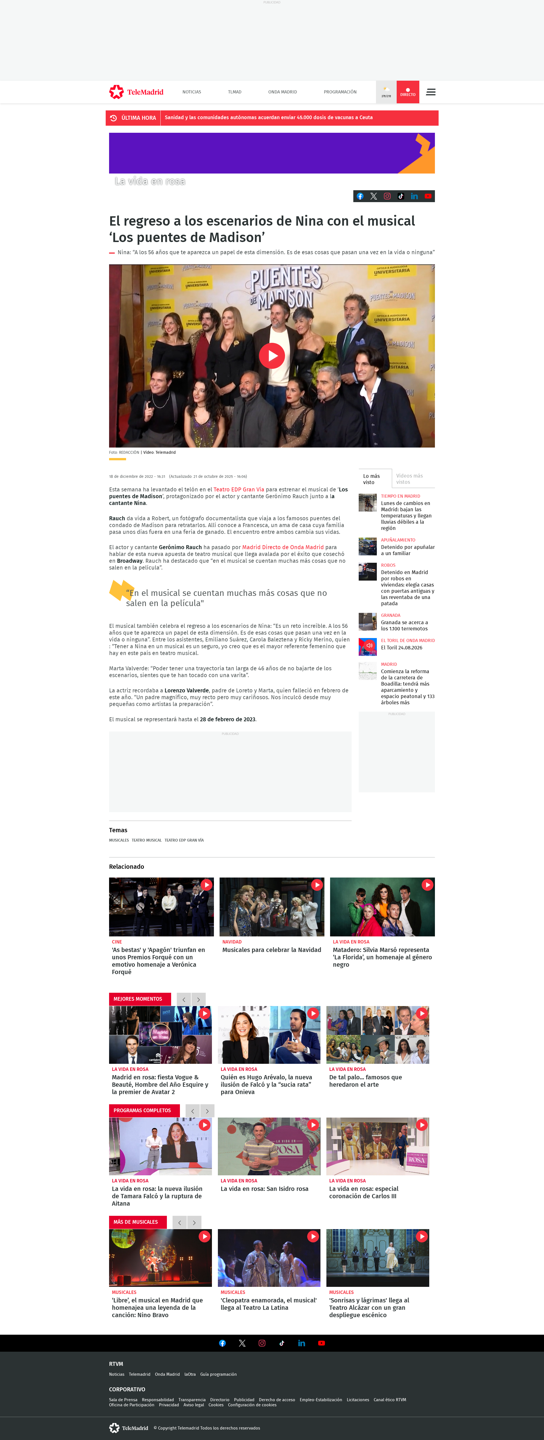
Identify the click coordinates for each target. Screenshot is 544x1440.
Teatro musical (147, 840)
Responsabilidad (158, 1400)
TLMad (234, 92)
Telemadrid (139, 1374)
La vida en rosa (351, 942)
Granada (390, 615)
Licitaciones (358, 1400)
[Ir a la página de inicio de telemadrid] (136, 92)
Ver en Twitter (242, 1344)
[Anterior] (184, 999)
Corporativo (127, 1389)
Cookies (216, 1405)
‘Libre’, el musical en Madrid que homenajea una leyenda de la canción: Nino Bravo (160, 1258)
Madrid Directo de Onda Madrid (283, 547)
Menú (430, 92)
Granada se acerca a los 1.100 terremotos (368, 622)
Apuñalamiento (398, 540)
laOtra (190, 1374)
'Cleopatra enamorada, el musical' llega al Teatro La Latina (269, 1258)
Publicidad (244, 1400)
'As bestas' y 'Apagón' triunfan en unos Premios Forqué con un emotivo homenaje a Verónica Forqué (161, 907)
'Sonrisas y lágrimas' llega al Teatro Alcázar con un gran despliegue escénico (377, 1258)
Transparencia (192, 1400)
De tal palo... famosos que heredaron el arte (365, 1081)
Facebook (360, 196)
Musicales (119, 840)
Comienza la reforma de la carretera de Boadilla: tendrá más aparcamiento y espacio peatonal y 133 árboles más (368, 671)
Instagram (387, 196)
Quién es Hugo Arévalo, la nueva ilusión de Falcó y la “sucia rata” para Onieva (269, 1035)
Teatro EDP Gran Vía (239, 490)
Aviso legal (194, 1405)
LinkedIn (414, 196)
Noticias (191, 92)
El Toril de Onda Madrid (408, 640)
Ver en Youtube (321, 1343)
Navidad (232, 942)
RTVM (116, 1364)
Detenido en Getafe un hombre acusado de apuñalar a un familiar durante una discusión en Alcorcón (368, 546)
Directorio (220, 1400)
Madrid (389, 664)
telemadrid (128, 1428)
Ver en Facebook (222, 1344)
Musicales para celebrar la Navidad (272, 907)
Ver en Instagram (262, 1343)
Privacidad (169, 1405)
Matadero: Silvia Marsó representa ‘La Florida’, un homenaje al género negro (382, 907)
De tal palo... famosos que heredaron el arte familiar (377, 1035)
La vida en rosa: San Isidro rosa (269, 1146)
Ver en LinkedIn (301, 1343)
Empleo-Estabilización (321, 1400)
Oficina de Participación (131, 1405)
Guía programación (218, 1374)
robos (388, 565)
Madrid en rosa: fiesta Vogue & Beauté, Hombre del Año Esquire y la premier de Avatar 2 (160, 1035)
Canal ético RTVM (390, 1400)
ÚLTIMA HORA (139, 118)
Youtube (428, 196)
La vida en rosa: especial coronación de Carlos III (377, 1146)
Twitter (374, 196)
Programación (340, 92)
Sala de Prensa (123, 1400)
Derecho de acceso (277, 1400)
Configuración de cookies (252, 1405)
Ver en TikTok (282, 1344)
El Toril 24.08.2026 (368, 647)
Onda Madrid (282, 92)
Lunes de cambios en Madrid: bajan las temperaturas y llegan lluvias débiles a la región (368, 503)
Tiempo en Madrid (400, 496)
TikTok (401, 196)
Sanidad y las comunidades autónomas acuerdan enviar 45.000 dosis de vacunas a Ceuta (269, 117)
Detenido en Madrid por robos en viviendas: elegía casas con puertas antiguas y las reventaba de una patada (368, 572)
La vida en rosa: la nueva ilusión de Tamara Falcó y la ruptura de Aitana (160, 1146)
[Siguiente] (199, 999)
